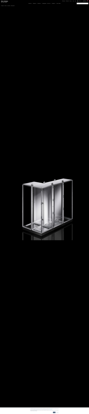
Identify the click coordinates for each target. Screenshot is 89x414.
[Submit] (77, 3)
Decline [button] (57, 412)
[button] (30, 3)
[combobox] (83, 3)
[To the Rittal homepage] (4, 2)
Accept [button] (54, 412)
